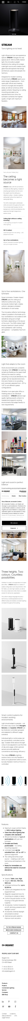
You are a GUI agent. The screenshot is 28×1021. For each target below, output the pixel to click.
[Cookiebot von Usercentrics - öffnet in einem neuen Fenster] (19, 492)
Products (4, 983)
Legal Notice (6, 1017)
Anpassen (13, 528)
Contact (4, 1014)
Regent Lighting (24, 2)
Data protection (6, 1016)
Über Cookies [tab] (22, 496)
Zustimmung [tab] (5, 496)
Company (5, 992)
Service (4, 990)
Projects (4, 985)
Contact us (14, 933)
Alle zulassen (14, 523)
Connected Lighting (8, 988)
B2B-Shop (5, 995)
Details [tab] (14, 496)
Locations (13, 1014)
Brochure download (13, 930)
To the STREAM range (13, 927)
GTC (15, 1016)
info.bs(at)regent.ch (8, 971)
